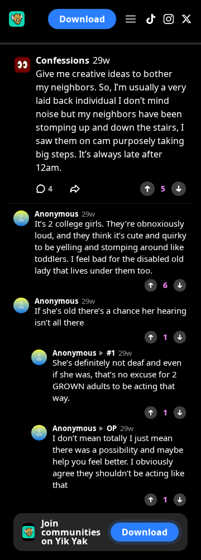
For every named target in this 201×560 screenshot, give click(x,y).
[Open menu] (130, 19)
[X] (186, 19)
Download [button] (82, 19)
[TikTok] (150, 19)
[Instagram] (168, 19)
